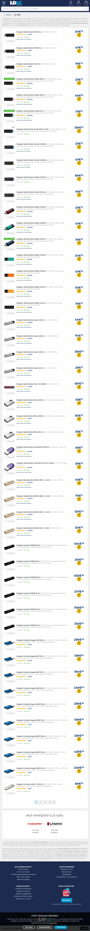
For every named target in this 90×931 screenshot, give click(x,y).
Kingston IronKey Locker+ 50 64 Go (29, 784)
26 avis (30, 482)
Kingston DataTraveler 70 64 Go (28, 64)
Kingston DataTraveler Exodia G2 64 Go (31, 192)
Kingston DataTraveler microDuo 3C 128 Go (32, 447)
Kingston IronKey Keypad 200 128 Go (30, 640)
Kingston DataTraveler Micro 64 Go (29, 432)
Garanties (17, 896)
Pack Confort (28, 896)
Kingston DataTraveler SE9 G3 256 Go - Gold (33, 496)
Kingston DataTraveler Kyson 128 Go (30, 320)
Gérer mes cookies (23, 877)
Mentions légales (23, 879)
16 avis (29, 322)
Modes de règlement (23, 894)
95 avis (30, 83)
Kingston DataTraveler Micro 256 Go (30, 416)
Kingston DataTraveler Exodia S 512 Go (31, 287)
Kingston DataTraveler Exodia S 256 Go (31, 271)
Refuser (28, 927)
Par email (66, 900)
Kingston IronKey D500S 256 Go (28, 577)
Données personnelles (19, 874)
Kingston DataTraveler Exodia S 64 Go (30, 303)
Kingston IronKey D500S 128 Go (28, 545)
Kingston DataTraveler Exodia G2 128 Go (31, 144)
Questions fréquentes (23, 888)
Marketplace (66, 874)
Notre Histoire (23, 869)
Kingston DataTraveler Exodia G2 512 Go (31, 177)
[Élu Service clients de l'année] (67, 896)
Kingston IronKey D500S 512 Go (28, 609)
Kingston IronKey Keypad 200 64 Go (30, 688)
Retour (8, 15)
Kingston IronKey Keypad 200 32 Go (30, 672)
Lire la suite (65, 25)
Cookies (33, 874)
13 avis (29, 451)
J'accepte (61, 927)
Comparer (10, 41)
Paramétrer (44, 927)
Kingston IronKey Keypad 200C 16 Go (30, 720)
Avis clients (25, 872)
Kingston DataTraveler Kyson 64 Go (29, 368)
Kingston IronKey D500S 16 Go (28, 561)
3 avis (29, 34)
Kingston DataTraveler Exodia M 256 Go (31, 223)
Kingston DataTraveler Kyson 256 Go (30, 336)
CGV (18, 872)
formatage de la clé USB (42, 858)
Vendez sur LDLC (66, 869)
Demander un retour (23, 899)
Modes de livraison (23, 891)
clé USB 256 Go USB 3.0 (23, 25)
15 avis (29, 259)
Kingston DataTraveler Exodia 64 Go (30, 111)
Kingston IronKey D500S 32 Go (28, 593)
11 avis (29, 386)
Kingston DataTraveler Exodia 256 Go (30, 95)
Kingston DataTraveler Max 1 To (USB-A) (31, 384)
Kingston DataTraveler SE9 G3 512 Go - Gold (32, 512)
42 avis (30, 211)
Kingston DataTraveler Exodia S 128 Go (31, 255)
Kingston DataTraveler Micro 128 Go (30, 400)
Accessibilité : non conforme (66, 877)
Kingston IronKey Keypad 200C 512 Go (30, 752)
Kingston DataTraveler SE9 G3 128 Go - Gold (32, 480)
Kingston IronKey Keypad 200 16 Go (30, 656)
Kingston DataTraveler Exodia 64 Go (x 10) (32, 129)
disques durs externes (41, 842)
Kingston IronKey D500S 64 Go (28, 625)
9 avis (29, 402)
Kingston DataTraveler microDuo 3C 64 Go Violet (35, 463)
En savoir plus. (52, 923)
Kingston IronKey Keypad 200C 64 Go (30, 768)
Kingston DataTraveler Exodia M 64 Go (31, 239)
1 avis (29, 708)
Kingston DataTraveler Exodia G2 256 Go (31, 160)
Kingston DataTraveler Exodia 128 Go (30, 79)
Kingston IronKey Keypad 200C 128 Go (31, 704)
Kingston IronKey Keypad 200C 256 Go (31, 736)
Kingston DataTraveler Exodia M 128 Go (31, 207)
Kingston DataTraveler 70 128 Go (28, 32)
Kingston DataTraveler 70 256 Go (28, 48)
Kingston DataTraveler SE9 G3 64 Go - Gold (32, 528)
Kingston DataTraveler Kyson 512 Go (30, 352)
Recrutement (66, 872)
